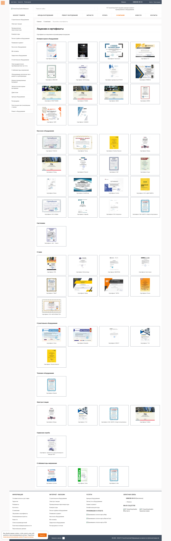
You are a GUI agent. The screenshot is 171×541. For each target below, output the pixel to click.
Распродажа (27, 2)
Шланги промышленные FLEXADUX (19, 81)
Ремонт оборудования (18, 111)
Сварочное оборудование (19, 55)
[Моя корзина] (146, 9)
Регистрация (157, 2)
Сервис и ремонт (91, 504)
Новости (15, 519)
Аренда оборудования (18, 96)
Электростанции (17, 24)
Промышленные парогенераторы (17, 29)
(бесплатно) (134, 498)
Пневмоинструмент (17, 42)
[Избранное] (152, 9)
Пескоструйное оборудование (21, 38)
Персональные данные (19, 528)
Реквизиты (15, 504)
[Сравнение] (158, 9)
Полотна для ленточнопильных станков (21, 106)
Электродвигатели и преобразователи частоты (20, 65)
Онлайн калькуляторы (93, 507)
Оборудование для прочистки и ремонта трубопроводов (21, 75)
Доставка (14, 2)
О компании (15, 510)
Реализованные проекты (19, 516)
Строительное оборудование (20, 19)
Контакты (15, 507)
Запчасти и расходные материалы (18, 87)
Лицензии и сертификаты (20, 513)
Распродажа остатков (56, 525)
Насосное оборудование (19, 47)
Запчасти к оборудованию (94, 501)
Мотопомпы (15, 51)
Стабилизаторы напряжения (20, 70)
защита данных (28, 537)
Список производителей (19, 522)
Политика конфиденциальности (22, 525)
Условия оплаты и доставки (20, 498)
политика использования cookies (13, 537)
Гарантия (20, 2)
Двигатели (15, 92)
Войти (151, 2)
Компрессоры (16, 34)
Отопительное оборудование (20, 60)
